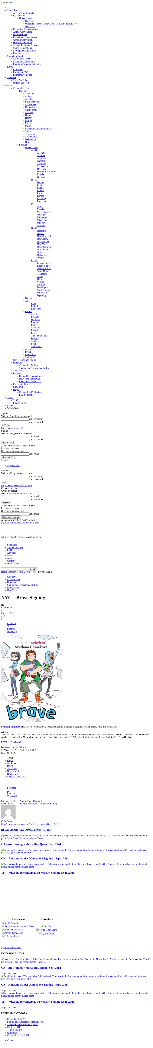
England (35, 322)
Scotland (35, 341)
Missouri (41, 222)
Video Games (31, 136)
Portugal (35, 338)
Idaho (39, 185)
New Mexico (43, 241)
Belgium (35, 317)
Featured (17, 373)
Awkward (12, 768)
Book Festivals (20, 34)
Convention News (21, 88)
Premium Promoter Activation (27, 64)
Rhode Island (43, 265)
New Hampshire (45, 236)
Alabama (41, 153)
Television (30, 134)
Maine (40, 206)
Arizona (41, 155)
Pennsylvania (43, 263)
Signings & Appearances (24, 50)
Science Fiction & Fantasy (25, 45)
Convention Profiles (28, 365)
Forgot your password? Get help (16, 485)
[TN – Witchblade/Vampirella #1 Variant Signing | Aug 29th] (76, 867)
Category (23, 91)
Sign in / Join (13, 465)
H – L (34, 179)
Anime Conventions (22, 31)
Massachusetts (44, 212)
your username (36, 419)
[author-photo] (8, 818)
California (30, 21)
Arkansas (41, 158)
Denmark (35, 319)
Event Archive (20, 53)
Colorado (41, 163)
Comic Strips (31, 109)
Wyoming (41, 295)
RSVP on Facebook (10, 742)
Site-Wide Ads (20, 80)
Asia (27, 300)
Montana (41, 225)
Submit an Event (15, 56)
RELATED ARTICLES (13, 830)
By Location (19, 15)
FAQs (10, 66)
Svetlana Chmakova (16, 776)
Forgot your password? (12, 428)
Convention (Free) (21, 58)
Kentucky (41, 198)
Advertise (11, 77)
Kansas (40, 196)
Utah (39, 279)
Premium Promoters (22, 75)
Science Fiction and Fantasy (38, 128)
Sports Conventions (22, 48)
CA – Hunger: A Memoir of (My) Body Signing (34, 803)
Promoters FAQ (20, 72)
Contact (10, 405)
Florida (40, 174)
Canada (28, 298)
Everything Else (20, 384)
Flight (10, 760)
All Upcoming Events (23, 13)
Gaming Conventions (23, 40)
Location (23, 144)
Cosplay (29, 112)
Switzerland (36, 346)
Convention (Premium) (24, 61)
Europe (28, 311)
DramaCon (12, 774)
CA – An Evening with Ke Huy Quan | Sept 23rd (31, 844)
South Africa (31, 357)
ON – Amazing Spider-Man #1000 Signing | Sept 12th (34, 858)
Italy (33, 333)
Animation (30, 93)
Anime (28, 96)
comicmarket (13, 763)
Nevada (40, 233)
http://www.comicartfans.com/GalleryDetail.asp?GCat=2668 (29, 824)
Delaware (41, 169)
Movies (28, 123)
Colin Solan (6, 607)
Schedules (12, 10)
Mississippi (42, 220)
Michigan (41, 214)
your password (36, 422)
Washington (42, 287)
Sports (28, 131)
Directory (17, 362)
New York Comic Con (29, 378)
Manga (28, 120)
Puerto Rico (30, 354)
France (34, 325)
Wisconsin (42, 292)
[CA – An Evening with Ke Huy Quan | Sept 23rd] (76, 838)
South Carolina (44, 268)
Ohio (39, 252)
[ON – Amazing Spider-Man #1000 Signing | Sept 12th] (76, 852)
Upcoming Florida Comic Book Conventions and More (51, 23)
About (10, 397)
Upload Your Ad (21, 83)
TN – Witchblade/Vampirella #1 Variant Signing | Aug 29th (37, 872)
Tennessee (42, 274)
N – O (34, 228)
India (33, 303)
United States (25, 18)
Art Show (29, 99)
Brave (10, 766)
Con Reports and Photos (24, 360)
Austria (34, 314)
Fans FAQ (18, 69)
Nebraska (41, 231)
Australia (29, 349)
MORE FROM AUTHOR (39, 830)
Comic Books (31, 107)
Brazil (28, 352)
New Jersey (42, 239)
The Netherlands (39, 335)
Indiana (40, 190)
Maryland (41, 209)
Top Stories (18, 370)
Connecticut (42, 166)
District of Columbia (46, 171)
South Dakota (43, 271)
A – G (34, 150)
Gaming (29, 115)
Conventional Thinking (30, 392)
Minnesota (42, 217)
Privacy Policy (20, 403)
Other (27, 142)
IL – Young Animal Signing (29, 801)
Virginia (41, 284)
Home (4, 571)
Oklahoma (42, 255)
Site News (18, 386)
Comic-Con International (31, 376)
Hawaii (40, 182)
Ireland (34, 330)
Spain (33, 343)
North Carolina (44, 247)
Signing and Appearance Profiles (34, 368)
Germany (35, 327)
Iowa (39, 193)
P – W (34, 260)
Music (28, 126)
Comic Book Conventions (25, 29)
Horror (28, 118)
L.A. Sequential (26, 395)
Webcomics (30, 139)
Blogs (16, 389)
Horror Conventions (22, 42)
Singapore (36, 308)
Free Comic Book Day (30, 381)
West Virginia (43, 290)
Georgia (41, 177)
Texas (40, 276)
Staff (15, 400)
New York (30, 26)
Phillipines (36, 306)
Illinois (40, 187)
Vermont (41, 282)
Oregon (40, 257)
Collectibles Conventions (25, 37)
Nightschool (13, 771)
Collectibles (30, 104)
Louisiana (41, 201)
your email (34, 436)
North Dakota (43, 249)
